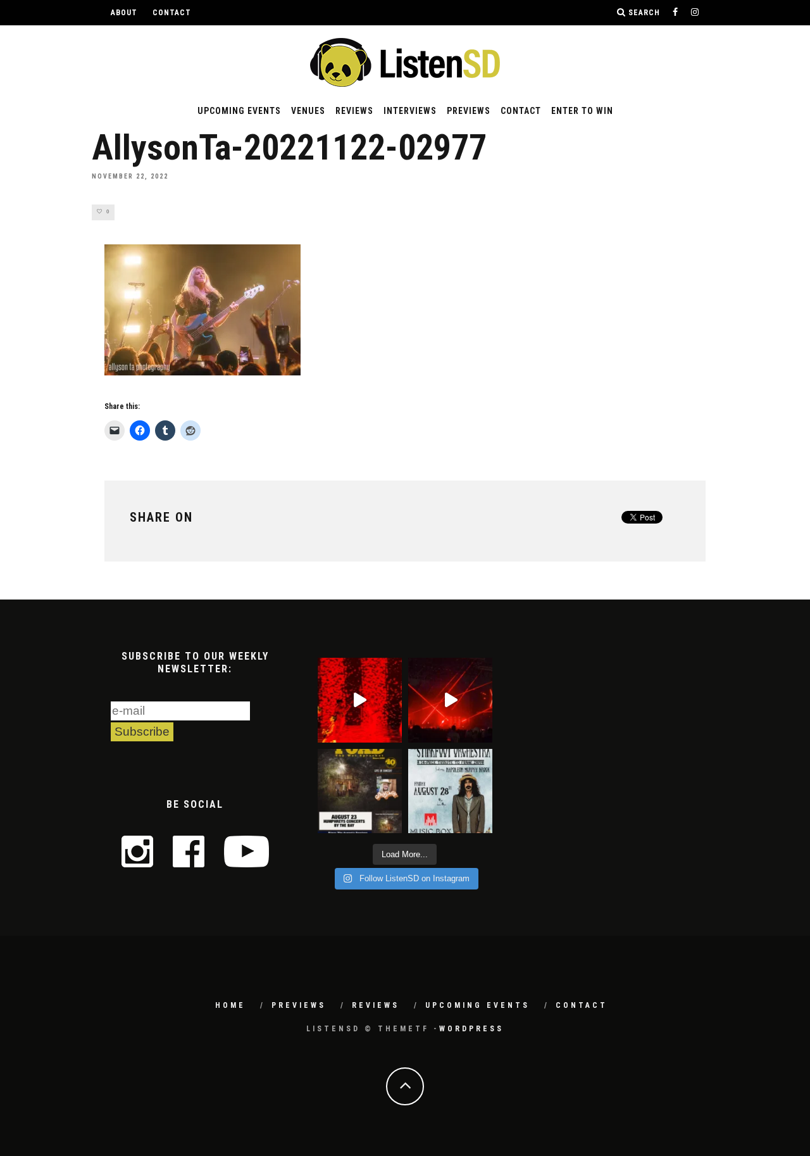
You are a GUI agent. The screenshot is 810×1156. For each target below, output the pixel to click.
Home (230, 1005)
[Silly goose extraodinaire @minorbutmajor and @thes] (450, 700)
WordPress (471, 1028)
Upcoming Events (239, 111)
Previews (468, 111)
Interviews (410, 111)
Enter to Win (582, 111)
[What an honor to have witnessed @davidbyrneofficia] (360, 700)
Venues (308, 111)
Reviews (354, 111)
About (124, 12)
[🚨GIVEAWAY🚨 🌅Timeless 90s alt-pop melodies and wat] (360, 791)
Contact (172, 12)
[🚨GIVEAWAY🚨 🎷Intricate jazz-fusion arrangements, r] (450, 791)
